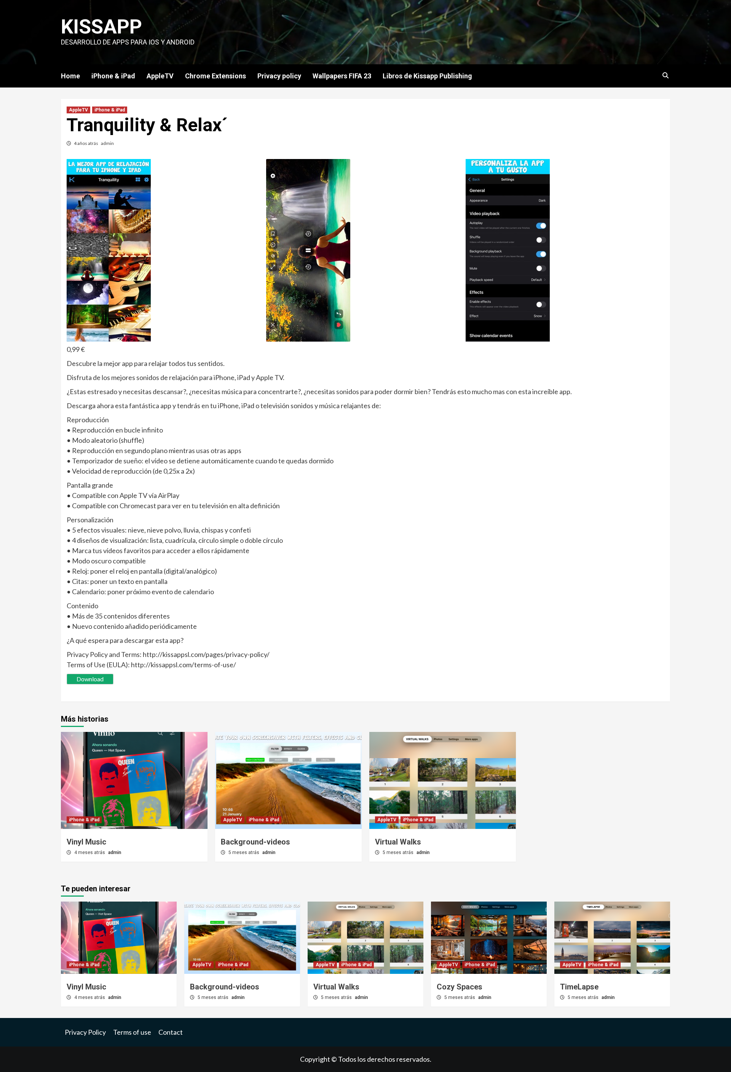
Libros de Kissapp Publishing (427, 76)
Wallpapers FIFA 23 (342, 76)
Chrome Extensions (215, 76)
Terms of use (132, 1032)
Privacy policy (279, 76)
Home (70, 76)
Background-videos (255, 841)
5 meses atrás (244, 852)
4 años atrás (86, 143)
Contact (170, 1032)
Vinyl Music (86, 841)
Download (90, 678)
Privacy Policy (85, 1032)
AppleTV (160, 76)
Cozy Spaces (459, 986)
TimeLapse (579, 986)
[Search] (665, 75)
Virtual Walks (398, 841)
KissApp (101, 26)
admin (107, 143)
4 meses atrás (90, 852)
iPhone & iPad (113, 76)
